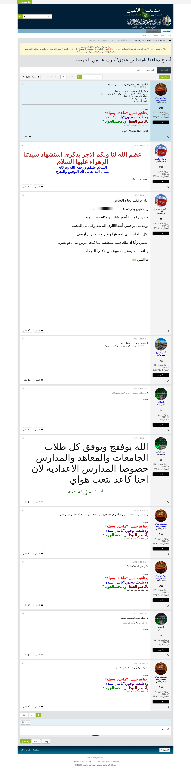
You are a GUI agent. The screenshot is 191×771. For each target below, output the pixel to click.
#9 (23, 614)
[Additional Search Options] (24, 16)
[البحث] (20, 16)
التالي (24, 715)
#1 (23, 84)
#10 (23, 663)
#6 (23, 438)
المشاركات (164, 70)
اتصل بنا (36, 750)
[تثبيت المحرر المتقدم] (28, 722)
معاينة (36, 741)
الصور (138, 70)
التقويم (145, 35)
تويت (159, 122)
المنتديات (167, 31)
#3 (23, 195)
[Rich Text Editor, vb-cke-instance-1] (95, 730)
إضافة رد (25, 741)
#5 (23, 388)
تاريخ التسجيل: (163, 112)
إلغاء (46, 741)
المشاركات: (164, 117)
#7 (23, 510)
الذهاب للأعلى (26, 750)
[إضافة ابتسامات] (23, 722)
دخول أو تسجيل (26, 2)
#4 (23, 339)
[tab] (164, 70)
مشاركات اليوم (166, 35)
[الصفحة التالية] (47, 77)
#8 (23, 562)
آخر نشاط (150, 70)
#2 (23, 145)
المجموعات (153, 31)
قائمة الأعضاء (154, 35)
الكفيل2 (166, 750)
